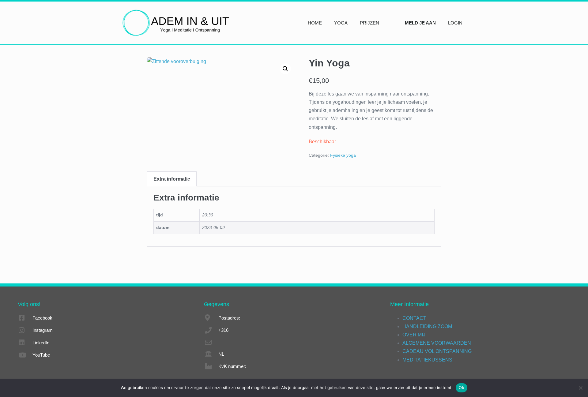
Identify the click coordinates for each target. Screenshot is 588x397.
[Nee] (580, 388)
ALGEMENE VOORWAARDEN (436, 343)
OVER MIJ (413, 334)
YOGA (341, 22)
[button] (285, 68)
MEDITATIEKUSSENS (427, 359)
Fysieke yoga (343, 155)
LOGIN (455, 22)
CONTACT (414, 318)
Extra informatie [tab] (171, 179)
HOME (315, 22)
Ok (461, 387)
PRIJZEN (369, 22)
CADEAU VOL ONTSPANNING (437, 351)
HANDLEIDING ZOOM (427, 326)
